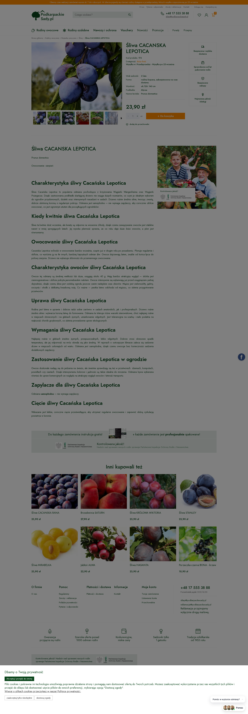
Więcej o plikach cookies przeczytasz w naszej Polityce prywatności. (43, 691)
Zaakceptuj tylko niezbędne (19, 698)
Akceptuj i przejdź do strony (19, 678)
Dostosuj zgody (43, 698)
